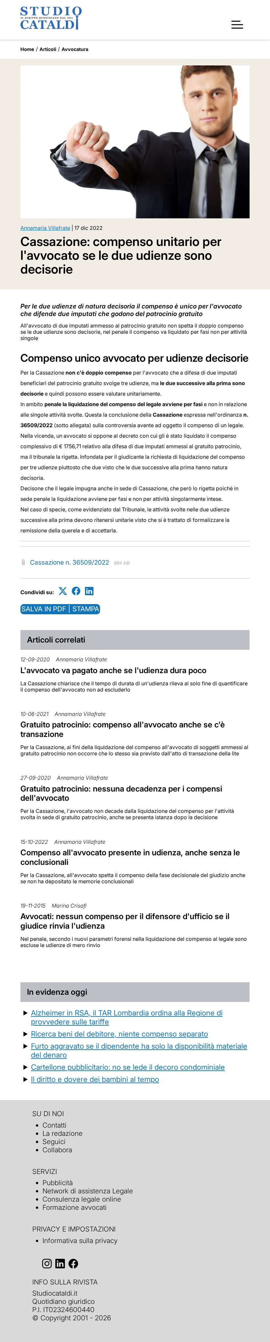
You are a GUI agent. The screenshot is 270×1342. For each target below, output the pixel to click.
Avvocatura (75, 49)
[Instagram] (47, 1264)
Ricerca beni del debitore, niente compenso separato (119, 1033)
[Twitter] (63, 591)
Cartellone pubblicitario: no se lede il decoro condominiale (128, 1066)
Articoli (48, 49)
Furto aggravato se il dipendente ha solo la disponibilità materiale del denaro (139, 1050)
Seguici (54, 1141)
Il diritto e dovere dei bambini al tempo (95, 1079)
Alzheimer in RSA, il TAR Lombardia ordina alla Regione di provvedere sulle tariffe (127, 1017)
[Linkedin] (89, 591)
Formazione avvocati (74, 1207)
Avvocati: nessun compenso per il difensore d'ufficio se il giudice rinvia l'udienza (125, 921)
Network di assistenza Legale (87, 1191)
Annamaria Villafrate (45, 228)
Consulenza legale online (81, 1199)
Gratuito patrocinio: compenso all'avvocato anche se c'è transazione (122, 729)
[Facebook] (76, 591)
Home (27, 49)
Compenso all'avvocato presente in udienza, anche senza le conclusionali (130, 857)
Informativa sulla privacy (80, 1240)
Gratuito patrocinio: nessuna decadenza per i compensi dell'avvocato (121, 793)
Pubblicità (57, 1183)
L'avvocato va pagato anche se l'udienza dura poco (113, 670)
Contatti (54, 1125)
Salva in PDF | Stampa (60, 609)
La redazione (62, 1133)
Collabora (57, 1150)
